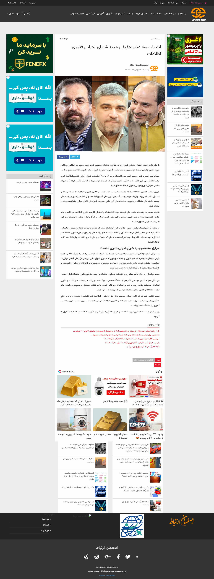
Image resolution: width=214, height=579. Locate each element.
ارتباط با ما (12, 3)
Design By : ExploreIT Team (107, 575)
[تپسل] (168, 35)
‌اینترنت (162, 3)
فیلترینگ (170, 3)
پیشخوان (182, 14)
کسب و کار (120, 14)
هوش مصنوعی (77, 14)
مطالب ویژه (156, 14)
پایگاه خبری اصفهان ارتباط (143, 360)
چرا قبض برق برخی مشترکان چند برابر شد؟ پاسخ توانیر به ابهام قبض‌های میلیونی (125, 335)
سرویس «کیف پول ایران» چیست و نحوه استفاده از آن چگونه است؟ (131, 338)
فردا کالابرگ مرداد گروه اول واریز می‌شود (142, 346)
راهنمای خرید (142, 14)
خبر (177, 3)
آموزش (100, 14)
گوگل (156, 3)
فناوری (109, 14)
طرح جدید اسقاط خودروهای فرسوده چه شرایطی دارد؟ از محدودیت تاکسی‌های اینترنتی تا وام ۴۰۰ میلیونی (116, 331)
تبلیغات (23, 3)
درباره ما (32, 3)
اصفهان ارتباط (135, 65)
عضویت (11, 13)
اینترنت (130, 14)
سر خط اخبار (169, 14)
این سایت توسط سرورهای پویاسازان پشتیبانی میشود (107, 571)
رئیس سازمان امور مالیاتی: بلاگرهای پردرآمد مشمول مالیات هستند (132, 342)
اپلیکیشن (90, 14)
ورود (17, 13)
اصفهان (184, 3)
